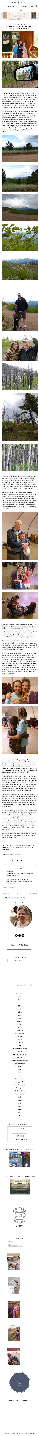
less (19, 1112)
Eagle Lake (14, 847)
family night (19, 1030)
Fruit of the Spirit (20, 1085)
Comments (13, 1245)
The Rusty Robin (20, 1091)
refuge (20, 1115)
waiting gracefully (19, 1082)
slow (19, 1015)
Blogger (32, 1433)
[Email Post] (5, 852)
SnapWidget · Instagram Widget (24, 985)
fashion (19, 1109)
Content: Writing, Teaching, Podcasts (19, 6)
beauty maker (19, 1094)
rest (20, 1070)
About (23, 2)
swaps (20, 1067)
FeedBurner (23, 1139)
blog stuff (19, 1057)
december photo (19, 1033)
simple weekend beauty (20, 1048)
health (19, 1100)
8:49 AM (8, 883)
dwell (19, 997)
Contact (19, 10)
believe (13, 854)
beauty (9, 854)
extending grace (19, 1088)
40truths (19, 1051)
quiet (19, 1045)
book (19, 1097)
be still (20, 1036)
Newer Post (33, 893)
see (20, 1076)
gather (20, 1018)
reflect (18, 854)
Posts (12, 1242)
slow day (19, 1021)
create (20, 1009)
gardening (20, 1042)
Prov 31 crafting (19, 1079)
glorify (19, 1103)
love (19, 1000)
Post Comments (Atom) (18, 898)
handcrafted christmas (19, 1054)
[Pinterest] (16, 935)
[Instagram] (19, 935)
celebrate (19, 1006)
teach (19, 1027)
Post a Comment (9, 887)
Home (14, 2)
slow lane (19, 1073)
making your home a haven (19, 1060)
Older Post (5, 893)
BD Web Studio (16, 1433)
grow (19, 1106)
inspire (20, 1039)
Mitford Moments (20, 1063)
